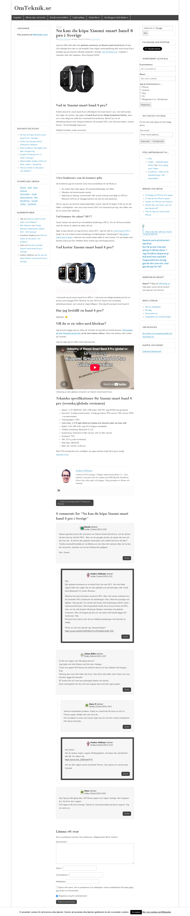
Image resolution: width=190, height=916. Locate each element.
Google (34, 201)
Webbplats (60, 881)
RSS (150, 159)
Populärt (17, 17)
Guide (34, 194)
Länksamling (78, 17)
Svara (126, 558)
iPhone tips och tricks (36, 17)
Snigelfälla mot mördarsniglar (158, 317)
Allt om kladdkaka (153, 307)
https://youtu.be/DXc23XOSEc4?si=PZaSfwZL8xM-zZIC (89, 631)
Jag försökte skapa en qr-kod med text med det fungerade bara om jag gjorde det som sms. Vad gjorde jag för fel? (156, 260)
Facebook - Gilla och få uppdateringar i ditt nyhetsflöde (158, 175)
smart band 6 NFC (121, 231)
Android (23, 191)
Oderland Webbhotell (151, 351)
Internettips (25, 194)
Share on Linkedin (73, 462)
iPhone (23, 187)
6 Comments (95, 39)
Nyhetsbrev (94, 17)
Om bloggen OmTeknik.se (116, 17)
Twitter (23, 204)
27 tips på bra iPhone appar (157, 198)
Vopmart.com (62, 454)
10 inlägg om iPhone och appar (159, 195)
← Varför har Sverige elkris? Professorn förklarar (74, 503)
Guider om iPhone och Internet (158, 201)
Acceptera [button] (136, 912)
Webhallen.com (40, 35)
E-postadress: (146, 64)
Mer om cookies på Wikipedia (156, 912)
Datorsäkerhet (26, 197)
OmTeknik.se (32, 8)
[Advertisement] (95, 153)
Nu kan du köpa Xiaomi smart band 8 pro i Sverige (31, 248)
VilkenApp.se (164, 283)
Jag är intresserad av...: (151, 84)
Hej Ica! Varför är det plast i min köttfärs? (33, 238)
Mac (36, 197)
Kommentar (62, 842)
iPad (30, 187)
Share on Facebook (59, 462)
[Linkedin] (59, 490)
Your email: (145, 130)
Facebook (32, 204)
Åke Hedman (25, 225)
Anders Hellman (64, 39)
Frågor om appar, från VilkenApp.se (157, 233)
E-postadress (62, 875)
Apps (35, 187)
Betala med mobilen (59, 17)
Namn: (143, 74)
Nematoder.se (151, 313)
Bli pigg (148, 310)
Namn (59, 868)
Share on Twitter (66, 462)
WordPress (25, 201)
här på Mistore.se (110, 52)
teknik (59, 27)
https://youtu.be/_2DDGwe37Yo (79, 759)
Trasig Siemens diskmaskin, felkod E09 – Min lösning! (32, 228)
